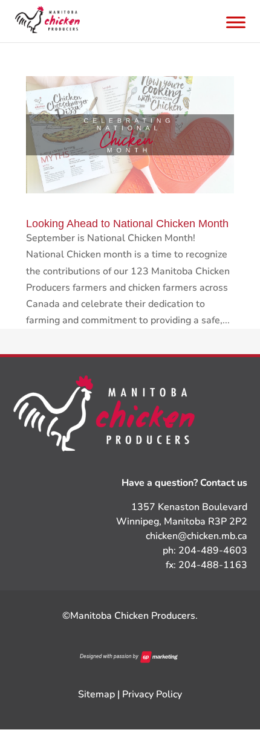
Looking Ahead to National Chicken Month (127, 224)
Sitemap (96, 694)
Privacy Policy (152, 694)
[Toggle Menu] (235, 22)
